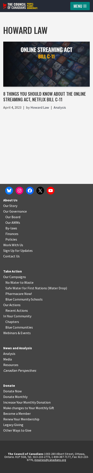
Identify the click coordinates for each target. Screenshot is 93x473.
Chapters (12, 322)
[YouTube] (51, 190)
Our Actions (12, 305)
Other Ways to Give (17, 430)
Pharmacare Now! (18, 293)
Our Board (12, 217)
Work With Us (13, 245)
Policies (11, 239)
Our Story (10, 206)
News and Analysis (17, 348)
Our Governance (15, 211)
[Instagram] (19, 190)
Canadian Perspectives (19, 370)
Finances (11, 234)
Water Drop (57, 288)
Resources (10, 365)
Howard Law (39, 107)
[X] (40, 190)
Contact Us (11, 256)
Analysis (60, 107)
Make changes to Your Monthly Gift (28, 408)
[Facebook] (30, 190)
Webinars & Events (17, 333)
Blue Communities (19, 327)
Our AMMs (12, 222)
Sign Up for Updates (18, 250)
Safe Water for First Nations (26, 288)
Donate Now (12, 391)
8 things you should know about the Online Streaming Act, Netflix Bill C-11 (44, 97)
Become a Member (17, 413)
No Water (12, 282)
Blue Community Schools (24, 299)
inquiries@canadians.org (50, 460)
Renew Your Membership (21, 419)
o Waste (28, 282)
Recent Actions (16, 310)
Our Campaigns (14, 277)
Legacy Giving (13, 425)
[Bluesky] (9, 190)
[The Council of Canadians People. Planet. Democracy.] (20, 6)
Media (7, 359)
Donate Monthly (15, 397)
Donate (9, 385)
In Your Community (17, 316)
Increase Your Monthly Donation (27, 402)
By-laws (11, 228)
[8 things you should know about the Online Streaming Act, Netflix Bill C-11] (46, 64)
